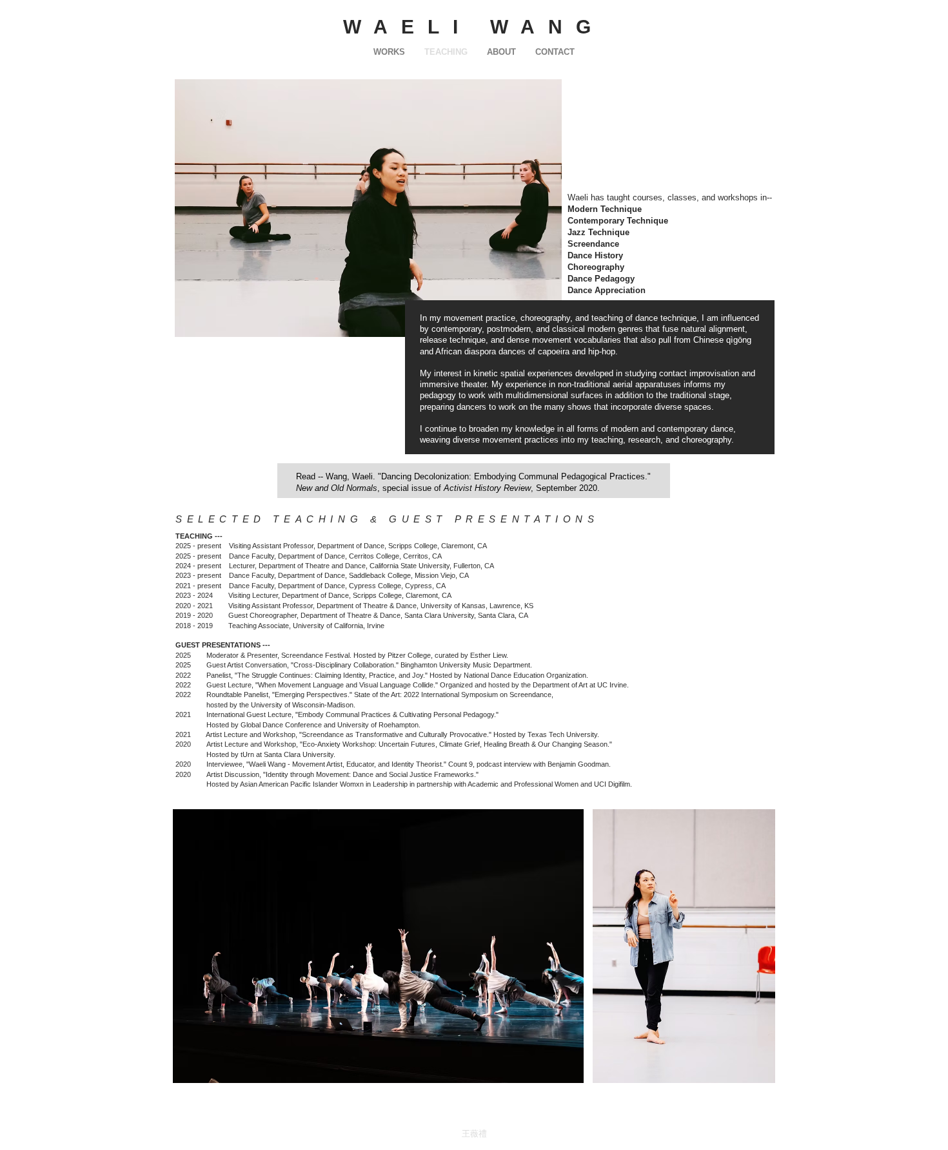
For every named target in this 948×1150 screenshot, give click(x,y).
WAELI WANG (473, 26)
